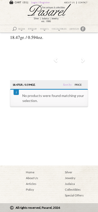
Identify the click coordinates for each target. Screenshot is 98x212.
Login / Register (40, 2)
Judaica (44, 29)
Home (30, 172)
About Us (69, 2)
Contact (82, 2)
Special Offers (74, 195)
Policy (30, 189)
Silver (21, 29)
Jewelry (32, 29)
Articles (74, 29)
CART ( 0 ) (20, 2)
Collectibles (59, 29)
